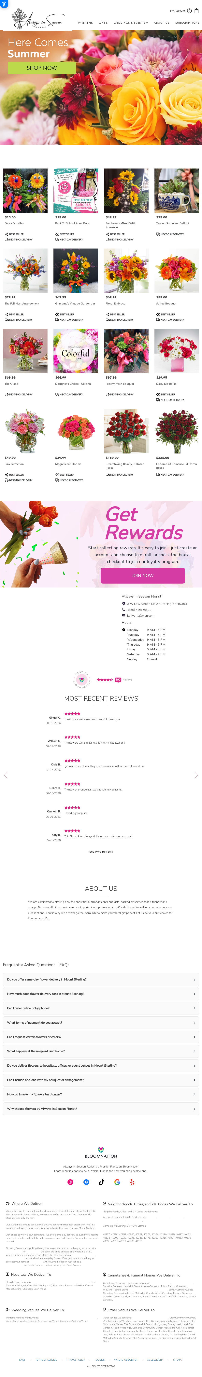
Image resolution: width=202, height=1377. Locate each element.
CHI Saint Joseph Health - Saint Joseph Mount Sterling (60, 1282)
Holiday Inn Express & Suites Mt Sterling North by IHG (68, 1317)
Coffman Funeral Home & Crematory (148, 1289)
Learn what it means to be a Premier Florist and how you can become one (100, 1171)
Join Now (143, 576)
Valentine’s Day (14, 1251)
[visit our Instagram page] (70, 1182)
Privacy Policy (75, 1359)
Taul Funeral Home (160, 1283)
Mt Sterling (164, 1217)
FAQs (22, 1359)
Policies (99, 1359)
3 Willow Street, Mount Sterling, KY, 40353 (157, 604)
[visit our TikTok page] (101, 1182)
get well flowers (15, 1258)
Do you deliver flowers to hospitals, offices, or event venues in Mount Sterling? (62, 1065)
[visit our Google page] (117, 1182)
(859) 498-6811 (139, 610)
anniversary (79, 1255)
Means (121, 1220)
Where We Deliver (26, 1203)
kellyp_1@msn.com (140, 616)
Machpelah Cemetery (182, 1283)
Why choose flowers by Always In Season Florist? (42, 1109)
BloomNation (130, 1166)
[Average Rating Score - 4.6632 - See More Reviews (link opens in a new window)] (105, 679)
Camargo (152, 1217)
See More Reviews (101, 852)
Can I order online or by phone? (28, 1008)
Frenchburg (149, 1220)
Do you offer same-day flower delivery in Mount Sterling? (47, 979)
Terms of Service (46, 1359)
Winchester (177, 1217)
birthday (90, 1255)
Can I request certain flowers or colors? (34, 1037)
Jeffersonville (110, 1220)
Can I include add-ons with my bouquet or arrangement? (45, 1080)
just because (36, 1261)
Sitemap (178, 1359)
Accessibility (155, 1359)
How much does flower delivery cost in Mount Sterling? (45, 994)
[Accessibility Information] (4, 4)
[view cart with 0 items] (196, 10)
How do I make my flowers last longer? (34, 1094)
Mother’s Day (33, 1251)
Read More (100, 1120)
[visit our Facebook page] (86, 1182)
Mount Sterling (134, 1220)
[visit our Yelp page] (132, 1182)
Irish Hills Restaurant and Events (150, 1317)
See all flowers (55, 162)
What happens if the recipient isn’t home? (36, 1051)
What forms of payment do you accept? (34, 1022)
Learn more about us (99, 939)
